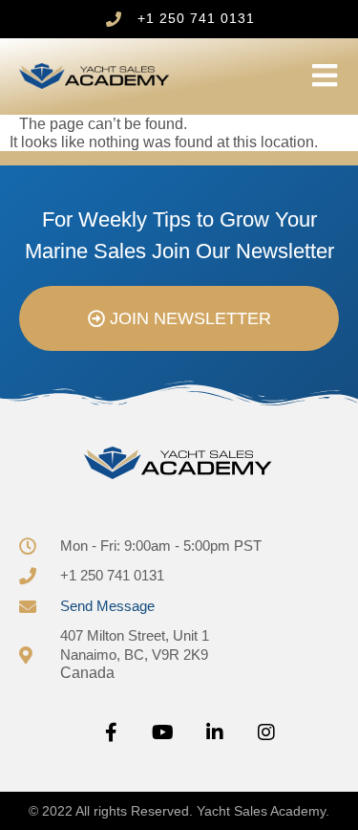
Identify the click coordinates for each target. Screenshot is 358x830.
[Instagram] (266, 732)
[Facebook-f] (112, 732)
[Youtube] (163, 732)
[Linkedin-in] (215, 732)
